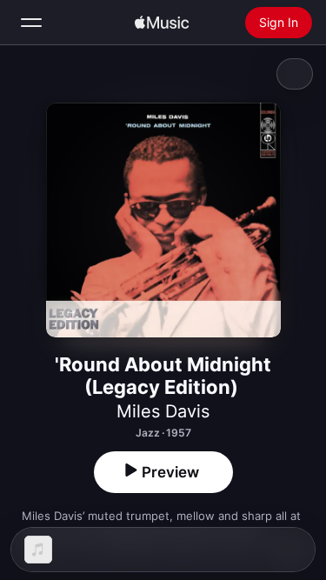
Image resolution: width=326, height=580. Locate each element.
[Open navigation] (31, 22)
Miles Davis (163, 411)
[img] (162, 22)
